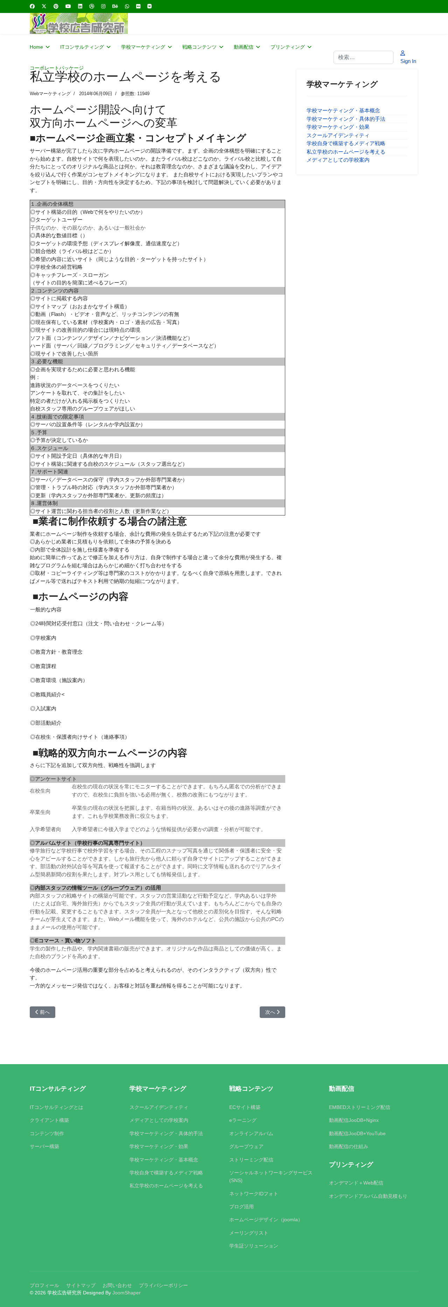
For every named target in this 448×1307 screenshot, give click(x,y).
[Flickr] (138, 6)
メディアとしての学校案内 (338, 160)
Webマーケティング (50, 93)
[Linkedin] (80, 6)
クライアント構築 (49, 1120)
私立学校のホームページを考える (346, 152)
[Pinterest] (56, 6)
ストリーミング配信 (251, 1159)
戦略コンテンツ (199, 47)
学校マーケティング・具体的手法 (346, 119)
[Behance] (115, 6)
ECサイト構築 (244, 1107)
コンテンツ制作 (47, 1133)
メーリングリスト (248, 1233)
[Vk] (149, 6)
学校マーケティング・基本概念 (343, 110)
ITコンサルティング (82, 47)
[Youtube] (68, 6)
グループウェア (246, 1146)
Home (36, 47)
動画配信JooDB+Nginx (354, 1120)
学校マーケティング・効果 (338, 127)
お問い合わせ (117, 1285)
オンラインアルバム (251, 1133)
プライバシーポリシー (163, 1285)
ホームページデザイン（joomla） (266, 1219)
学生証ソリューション (253, 1246)
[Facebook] (32, 6)
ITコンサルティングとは (56, 1107)
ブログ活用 (241, 1206)
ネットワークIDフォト (253, 1193)
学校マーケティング (143, 47)
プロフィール (44, 1285)
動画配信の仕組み (348, 1146)
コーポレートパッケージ (57, 68)
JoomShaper (126, 1292)
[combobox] (363, 57)
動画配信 (243, 47)
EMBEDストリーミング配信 (359, 1107)
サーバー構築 (44, 1146)
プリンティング (288, 47)
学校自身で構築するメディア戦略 (346, 143)
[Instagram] (103, 6)
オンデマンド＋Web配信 (356, 1183)
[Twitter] (44, 6)
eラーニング (243, 1120)
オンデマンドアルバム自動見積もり (368, 1196)
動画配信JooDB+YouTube (357, 1133)
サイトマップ (81, 1285)
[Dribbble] (91, 6)
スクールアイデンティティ (338, 135)
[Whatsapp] (127, 6)
